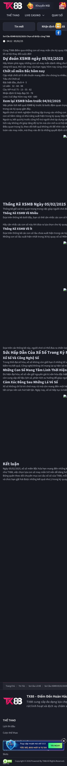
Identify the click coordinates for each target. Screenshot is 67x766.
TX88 (11, 50)
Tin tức (22, 686)
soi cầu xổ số (45, 476)
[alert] (33, 745)
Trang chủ (10, 686)
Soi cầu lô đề (35, 686)
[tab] (19, 26)
